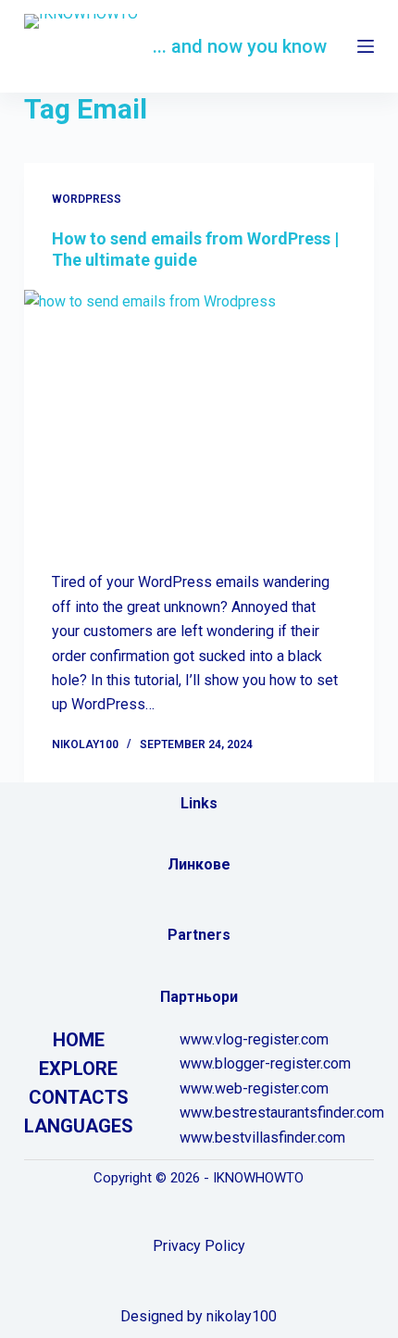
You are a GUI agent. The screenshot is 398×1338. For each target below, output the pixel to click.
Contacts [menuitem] (79, 1097)
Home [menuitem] (79, 1040)
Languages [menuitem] (78, 1126)
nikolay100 (241, 1316)
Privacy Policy (199, 1246)
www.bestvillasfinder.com (262, 1137)
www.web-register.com (254, 1088)
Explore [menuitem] (78, 1068)
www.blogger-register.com (265, 1063)
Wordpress (86, 199)
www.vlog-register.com (254, 1039)
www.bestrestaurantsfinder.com (282, 1112)
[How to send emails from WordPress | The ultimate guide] (199, 421)
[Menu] (365, 46)
